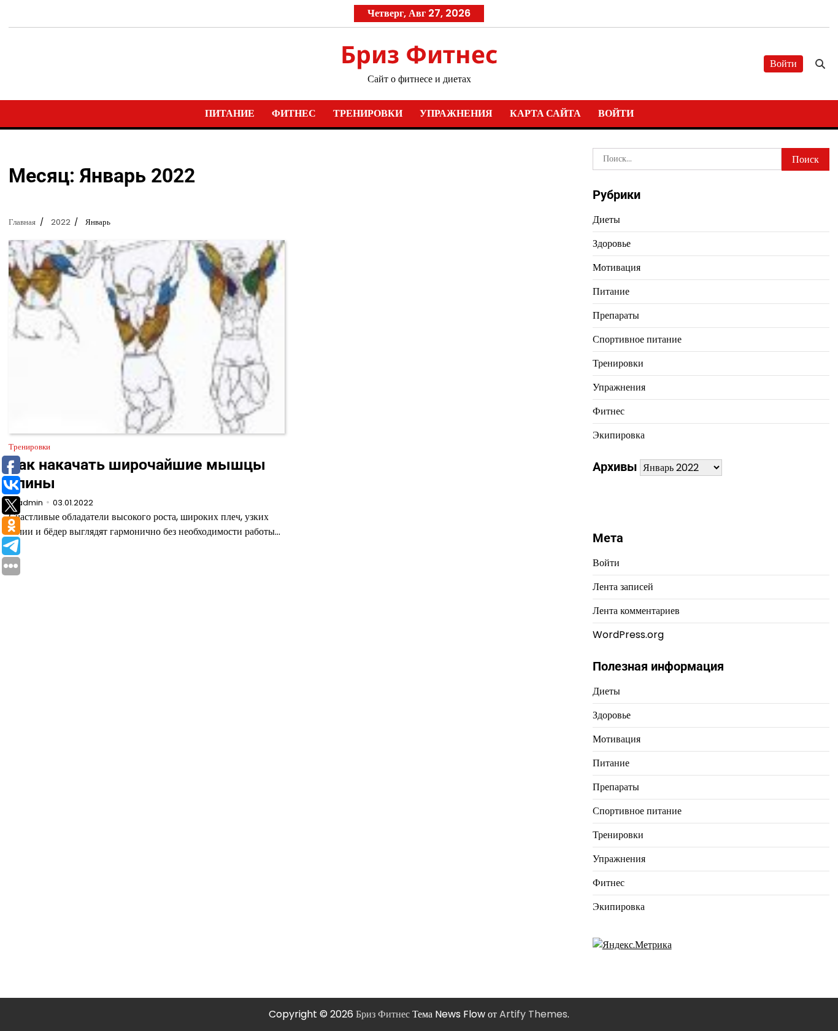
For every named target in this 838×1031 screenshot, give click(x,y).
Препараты (616, 315)
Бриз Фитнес (419, 53)
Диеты (606, 219)
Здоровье (612, 243)
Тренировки (367, 113)
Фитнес (294, 113)
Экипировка (619, 435)
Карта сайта (545, 113)
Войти (783, 63)
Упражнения (456, 113)
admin (30, 502)
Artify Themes (533, 1014)
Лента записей (623, 587)
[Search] (820, 64)
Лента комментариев (636, 611)
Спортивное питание (637, 339)
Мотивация (616, 267)
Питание (230, 113)
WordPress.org (628, 635)
